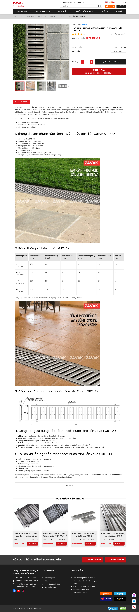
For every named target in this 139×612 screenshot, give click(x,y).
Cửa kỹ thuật (49, 581)
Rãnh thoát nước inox (52, 584)
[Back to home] (18, 4)
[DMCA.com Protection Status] (123, 608)
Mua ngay (32, 543)
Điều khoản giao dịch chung (84, 578)
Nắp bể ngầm (50, 578)
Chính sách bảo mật (81, 590)
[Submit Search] (100, 6)
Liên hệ (119, 11)
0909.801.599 (94, 559)
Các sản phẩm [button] (41, 11)
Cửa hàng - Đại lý (80, 593)
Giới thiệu (62, 11)
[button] (99, 71)
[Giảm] (82, 62)
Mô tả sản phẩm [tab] (21, 102)
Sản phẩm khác (50, 587)
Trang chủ (22, 11)
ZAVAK (84, 25)
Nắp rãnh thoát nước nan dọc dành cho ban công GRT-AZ (26, 536)
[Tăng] (91, 62)
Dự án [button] (103, 11)
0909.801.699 (117, 559)
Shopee (111, 6)
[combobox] (81, 6)
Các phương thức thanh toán (84, 586)
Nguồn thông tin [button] (83, 11)
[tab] (19, 86)
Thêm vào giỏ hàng (112, 62)
